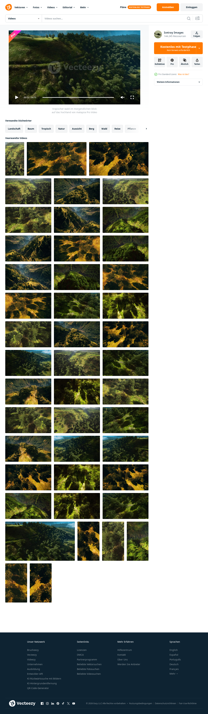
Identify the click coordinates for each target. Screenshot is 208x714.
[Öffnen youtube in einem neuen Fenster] (73, 703)
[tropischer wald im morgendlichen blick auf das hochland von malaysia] (14, 159)
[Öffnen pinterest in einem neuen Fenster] (58, 703)
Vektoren (19, 7)
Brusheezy (33, 650)
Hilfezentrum (124, 650)
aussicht (77, 128)
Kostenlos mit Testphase (178, 48)
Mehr (83, 7)
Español (174, 654)
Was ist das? (183, 74)
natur (61, 128)
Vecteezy (32, 654)
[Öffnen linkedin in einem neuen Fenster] (52, 703)
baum (31, 128)
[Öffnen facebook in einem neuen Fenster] (42, 703)
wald (104, 128)
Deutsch (174, 664)
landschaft (14, 128)
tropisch (46, 128)
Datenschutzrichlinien (165, 703)
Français (174, 669)
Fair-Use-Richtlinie (187, 703)
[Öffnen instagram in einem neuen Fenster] (47, 703)
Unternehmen (35, 664)
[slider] (78, 97)
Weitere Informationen (168, 82)
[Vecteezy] (8, 7)
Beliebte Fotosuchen (88, 669)
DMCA (80, 654)
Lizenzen (82, 650)
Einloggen (191, 7)
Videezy (31, 659)
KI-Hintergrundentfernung (42, 683)
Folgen (196, 36)
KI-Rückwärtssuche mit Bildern (44, 678)
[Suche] (189, 18)
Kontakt (121, 654)
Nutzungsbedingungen (140, 703)
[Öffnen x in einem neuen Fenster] (68, 703)
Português (175, 659)
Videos (51, 7)
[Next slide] (143, 129)
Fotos (36, 7)
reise (117, 128)
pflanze (132, 128)
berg (91, 128)
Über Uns (122, 659)
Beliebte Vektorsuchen (89, 664)
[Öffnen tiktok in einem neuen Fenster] (63, 703)
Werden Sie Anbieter (128, 664)
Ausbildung (33, 669)
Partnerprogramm (87, 659)
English (174, 650)
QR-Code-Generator (38, 688)
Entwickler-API (35, 673)
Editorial (67, 7)
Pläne (123, 7)
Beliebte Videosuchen (89, 673)
